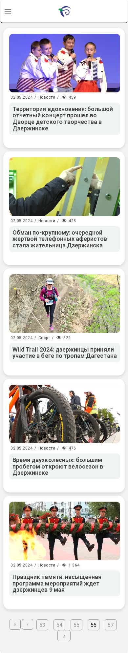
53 (42, 625)
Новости (46, 97)
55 (76, 625)
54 (59, 625)
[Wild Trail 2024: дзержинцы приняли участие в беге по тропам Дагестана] (64, 303)
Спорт (44, 338)
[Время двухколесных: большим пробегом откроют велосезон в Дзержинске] (64, 414)
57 (111, 625)
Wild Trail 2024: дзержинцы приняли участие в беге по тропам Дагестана (64, 352)
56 (93, 625)
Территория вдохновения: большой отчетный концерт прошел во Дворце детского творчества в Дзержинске (62, 119)
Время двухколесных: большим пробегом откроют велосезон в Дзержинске (57, 466)
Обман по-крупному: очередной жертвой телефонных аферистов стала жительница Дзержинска (59, 239)
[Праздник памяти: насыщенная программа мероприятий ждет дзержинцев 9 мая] (64, 531)
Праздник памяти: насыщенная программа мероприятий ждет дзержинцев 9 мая (56, 583)
